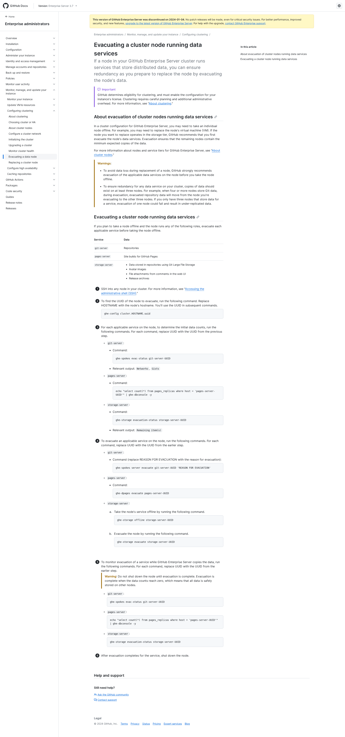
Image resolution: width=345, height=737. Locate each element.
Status (146, 723)
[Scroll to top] (337, 729)
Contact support (107, 699)
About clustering (160, 103)
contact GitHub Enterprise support (245, 23)
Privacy (135, 723)
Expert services (173, 723)
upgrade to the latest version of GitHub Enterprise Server (158, 23)
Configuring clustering (195, 34)
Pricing (157, 723)
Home (12, 16)
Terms (124, 723)
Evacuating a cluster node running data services (144, 217)
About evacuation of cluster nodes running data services (153, 116)
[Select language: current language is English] (339, 6)
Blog (187, 723)
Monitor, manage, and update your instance (152, 34)
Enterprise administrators (27, 24)
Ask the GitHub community (113, 694)
